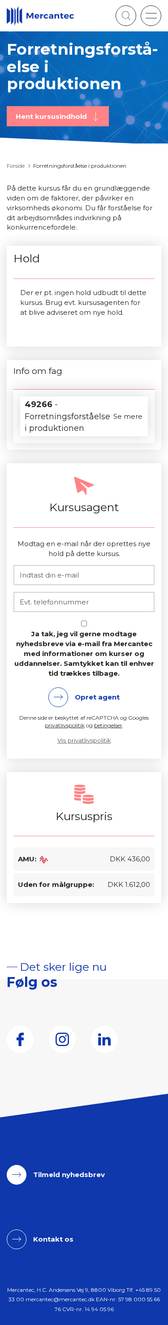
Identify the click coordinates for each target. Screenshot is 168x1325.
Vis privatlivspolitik (84, 740)
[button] (151, 15)
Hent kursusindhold (52, 116)
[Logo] (40, 16)
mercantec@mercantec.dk (60, 1299)
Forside (16, 165)
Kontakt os (53, 1239)
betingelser (108, 725)
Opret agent (97, 697)
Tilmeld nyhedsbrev (69, 1174)
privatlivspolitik (65, 725)
